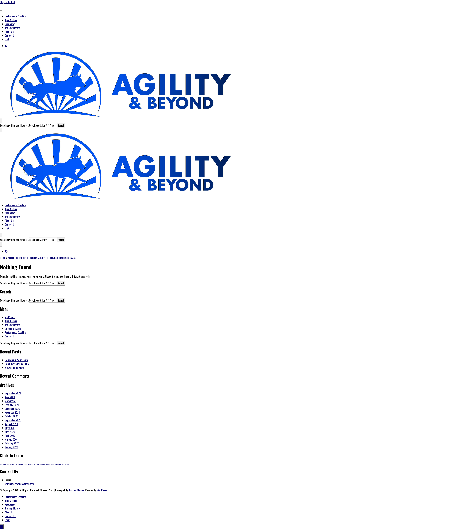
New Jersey (10, 24)
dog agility (30, 464)
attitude (25, 464)
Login (7, 39)
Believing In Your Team (16, 360)
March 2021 (10, 401)
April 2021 (10, 397)
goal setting (46, 464)
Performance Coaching (15, 16)
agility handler (19, 464)
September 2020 (13, 420)
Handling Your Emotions (17, 364)
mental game (52, 464)
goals (41, 464)
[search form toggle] (1, 121)
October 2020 (11, 416)
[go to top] (2, 526)
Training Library (12, 28)
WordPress (102, 490)
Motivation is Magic (14, 367)
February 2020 (12, 443)
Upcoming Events (13, 328)
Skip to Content (7, 2)
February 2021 (12, 405)
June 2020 (10, 432)
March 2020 (11, 439)
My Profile (10, 317)
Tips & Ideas (11, 20)
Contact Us (10, 35)
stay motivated (65, 464)
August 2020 (11, 424)
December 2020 (12, 408)
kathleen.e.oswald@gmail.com (19, 484)
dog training (37, 464)
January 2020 (11, 447)
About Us (9, 31)
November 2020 (12, 412)
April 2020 (10, 435)
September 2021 (13, 393)
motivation (58, 464)
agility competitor (11, 464)
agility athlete (3, 464)
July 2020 (9, 428)
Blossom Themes (76, 490)
